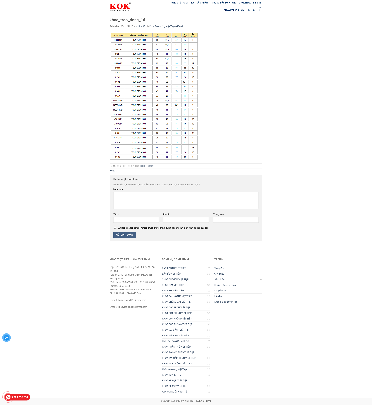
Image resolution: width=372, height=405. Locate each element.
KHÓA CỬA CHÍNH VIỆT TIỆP (177, 313)
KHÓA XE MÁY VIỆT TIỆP (175, 386)
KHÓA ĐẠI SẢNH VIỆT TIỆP (176, 330)
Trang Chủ (175, 3)
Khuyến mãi (244, 3)
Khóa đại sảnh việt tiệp (237, 10)
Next (113, 170)
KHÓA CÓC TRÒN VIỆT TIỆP (176, 307)
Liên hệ (257, 3)
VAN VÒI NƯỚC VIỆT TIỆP (175, 391)
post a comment (146, 166)
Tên (116, 214)
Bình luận (118, 189)
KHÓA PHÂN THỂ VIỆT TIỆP (176, 346)
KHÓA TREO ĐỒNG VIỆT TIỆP (177, 363)
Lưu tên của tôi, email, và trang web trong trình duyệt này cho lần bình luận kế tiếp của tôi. (163, 228)
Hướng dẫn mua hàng (224, 3)
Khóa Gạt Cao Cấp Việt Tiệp (176, 341)
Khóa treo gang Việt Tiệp (174, 369)
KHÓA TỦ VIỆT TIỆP (172, 374)
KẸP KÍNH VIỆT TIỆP (173, 290)
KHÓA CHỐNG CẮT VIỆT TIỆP (177, 301)
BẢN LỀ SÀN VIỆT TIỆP (174, 268)
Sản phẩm (202, 3)
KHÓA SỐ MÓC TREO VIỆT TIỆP (178, 352)
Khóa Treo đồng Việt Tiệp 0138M (166, 26)
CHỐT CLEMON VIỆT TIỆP (175, 279)
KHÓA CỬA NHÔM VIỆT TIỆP (177, 318)
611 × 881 (141, 26)
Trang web (218, 214)
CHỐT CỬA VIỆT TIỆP (173, 285)
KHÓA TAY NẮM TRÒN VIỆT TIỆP (179, 358)
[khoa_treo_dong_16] (154, 95)
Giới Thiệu (189, 3)
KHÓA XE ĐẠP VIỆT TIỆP (175, 380)
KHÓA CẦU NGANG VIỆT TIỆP (177, 296)
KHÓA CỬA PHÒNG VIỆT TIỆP (177, 324)
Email (166, 214)
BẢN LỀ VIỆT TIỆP (171, 273)
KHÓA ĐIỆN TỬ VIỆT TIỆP (175, 335)
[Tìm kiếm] (254, 10)
